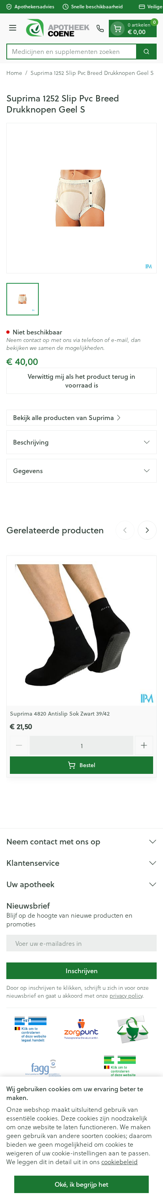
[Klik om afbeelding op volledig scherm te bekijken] (81, 198)
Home (14, 73)
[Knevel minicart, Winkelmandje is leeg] (117, 28)
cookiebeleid (119, 1161)
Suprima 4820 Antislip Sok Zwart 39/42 (60, 714)
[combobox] (71, 51)
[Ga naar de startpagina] (57, 28)
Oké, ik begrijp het (81, 1184)
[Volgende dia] (147, 530)
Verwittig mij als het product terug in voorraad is (81, 381)
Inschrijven (82, 970)
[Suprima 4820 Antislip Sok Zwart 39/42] (81, 631)
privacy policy (126, 995)
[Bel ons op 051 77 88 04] (100, 28)
